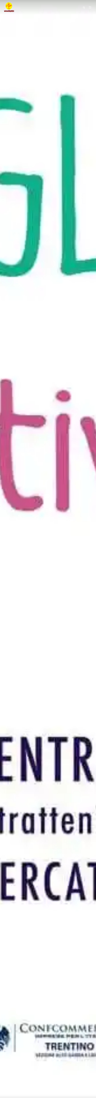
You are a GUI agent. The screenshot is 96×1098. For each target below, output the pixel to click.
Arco (6, 1077)
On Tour (29, 1077)
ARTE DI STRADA (17, 1077)
